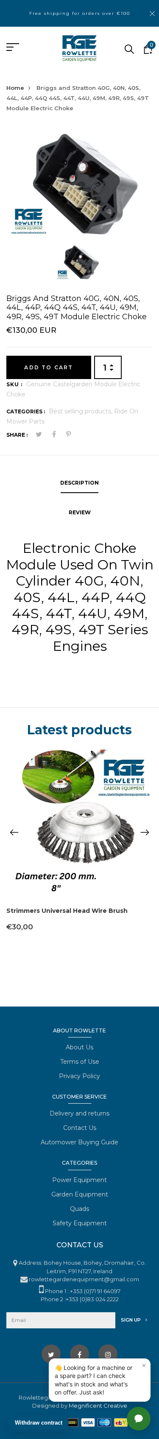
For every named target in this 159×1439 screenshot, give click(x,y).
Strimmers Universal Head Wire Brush (67, 911)
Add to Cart (48, 367)
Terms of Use (79, 1061)
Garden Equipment (79, 1194)
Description (79, 483)
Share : (17, 435)
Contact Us (79, 1128)
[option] (79, 184)
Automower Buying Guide (79, 1142)
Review (80, 512)
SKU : (14, 384)
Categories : (25, 411)
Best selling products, (81, 411)
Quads (79, 1209)
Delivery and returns (79, 1113)
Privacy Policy (79, 1076)
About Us (79, 1047)
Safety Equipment (80, 1223)
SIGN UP (131, 1320)
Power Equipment (79, 1180)
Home (15, 87)
